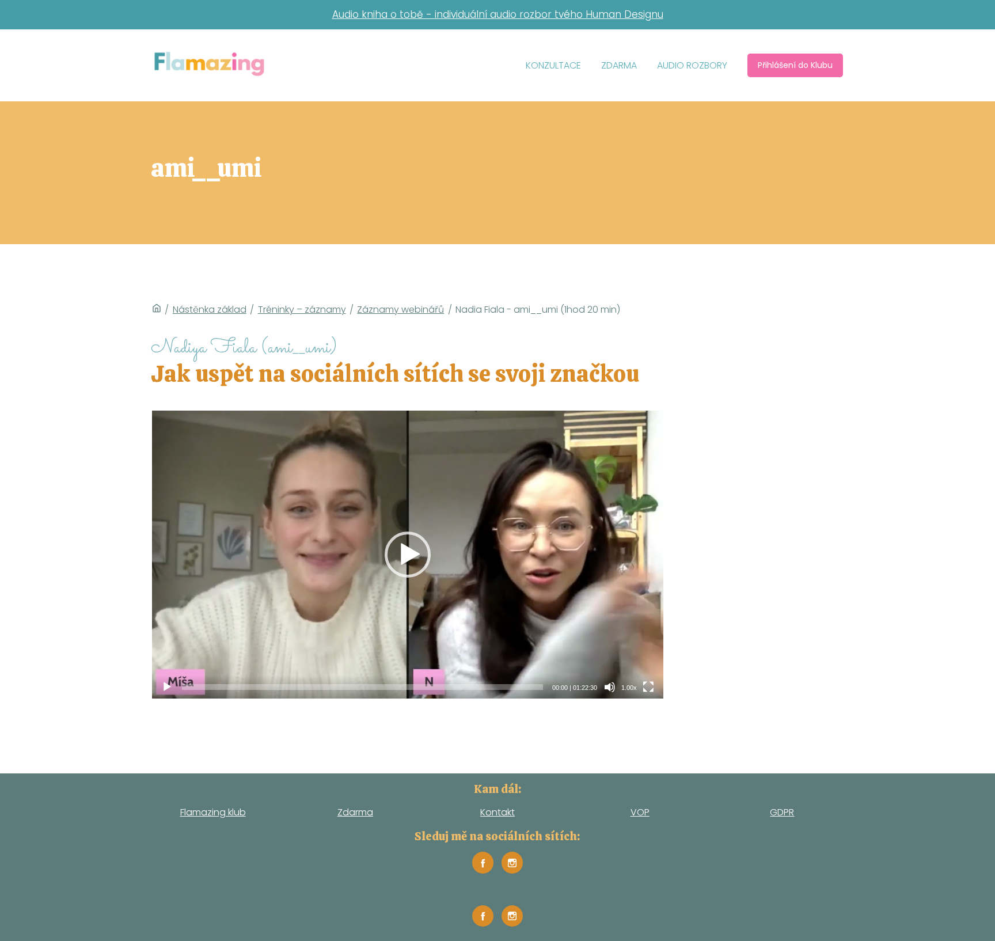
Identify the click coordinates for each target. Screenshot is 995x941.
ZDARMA (619, 65)
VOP (640, 812)
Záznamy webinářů (400, 309)
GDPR (782, 812)
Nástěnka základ (209, 309)
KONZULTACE (553, 65)
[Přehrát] (167, 687)
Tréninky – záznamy (302, 309)
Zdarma (355, 812)
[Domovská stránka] (156, 309)
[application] (407, 555)
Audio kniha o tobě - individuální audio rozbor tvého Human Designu (497, 14)
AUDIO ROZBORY (692, 65)
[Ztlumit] (610, 687)
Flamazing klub (213, 812)
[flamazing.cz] (209, 65)
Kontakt (497, 812)
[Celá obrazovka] (648, 687)
